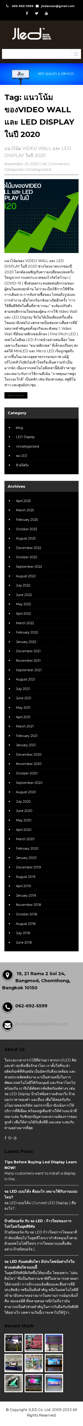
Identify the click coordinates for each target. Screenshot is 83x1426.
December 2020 (29, 755)
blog (19, 428)
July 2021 (23, 689)
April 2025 (23, 501)
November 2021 (28, 661)
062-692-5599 (22, 6)
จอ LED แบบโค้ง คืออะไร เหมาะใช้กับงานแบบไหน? (40, 1194)
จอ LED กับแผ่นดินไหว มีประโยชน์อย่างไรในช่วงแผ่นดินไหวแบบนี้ (39, 1264)
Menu (13, 54)
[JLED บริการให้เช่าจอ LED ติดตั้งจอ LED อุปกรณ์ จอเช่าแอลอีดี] (41, 40)
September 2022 (29, 567)
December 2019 (28, 867)
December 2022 (28, 548)
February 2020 (27, 849)
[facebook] (27, 13)
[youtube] (46, 13)
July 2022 (23, 585)
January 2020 (26, 858)
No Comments (55, 164)
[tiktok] (56, 13)
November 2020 (29, 764)
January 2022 (26, 642)
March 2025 (25, 510)
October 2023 (26, 529)
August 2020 (26, 792)
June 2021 (23, 698)
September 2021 (29, 670)
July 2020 (23, 802)
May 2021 (23, 708)
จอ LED (21, 456)
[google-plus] (10, 1138)
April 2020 (23, 830)
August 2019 (25, 877)
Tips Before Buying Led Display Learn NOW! (40, 1165)
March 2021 (25, 726)
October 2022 (26, 557)
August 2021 (25, 679)
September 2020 (29, 783)
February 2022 (27, 632)
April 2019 (23, 886)
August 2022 (26, 576)
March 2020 (25, 839)
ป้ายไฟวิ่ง (22, 465)
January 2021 (26, 745)
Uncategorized (38, 169)
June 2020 (24, 811)
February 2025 (27, 520)
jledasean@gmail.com (58, 6)
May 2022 (23, 604)
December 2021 (28, 651)
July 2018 (23, 933)
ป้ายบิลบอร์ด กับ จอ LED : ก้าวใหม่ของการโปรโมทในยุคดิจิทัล (37, 1224)
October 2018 (26, 914)
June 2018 (24, 942)
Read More (16, 395)
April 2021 (23, 717)
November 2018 (28, 905)
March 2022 (25, 623)
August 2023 (26, 538)
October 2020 (27, 773)
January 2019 (26, 896)
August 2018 (26, 924)
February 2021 (27, 736)
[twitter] (37, 13)
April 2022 (23, 614)
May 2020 (23, 820)
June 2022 (24, 595)
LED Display (25, 437)
